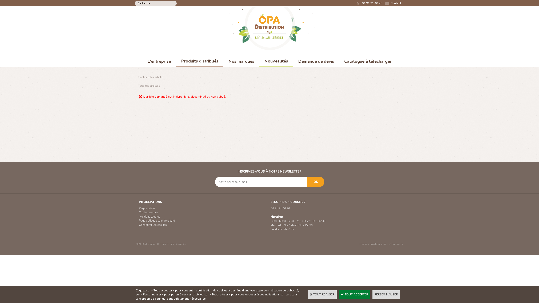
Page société (147, 208)
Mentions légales (149, 217)
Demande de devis (316, 61)
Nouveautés (276, 61)
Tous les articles (149, 86)
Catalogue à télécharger (368, 61)
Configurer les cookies (153, 225)
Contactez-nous (148, 212)
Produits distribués (199, 61)
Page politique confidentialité (157, 221)
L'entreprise (159, 61)
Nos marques (241, 61)
